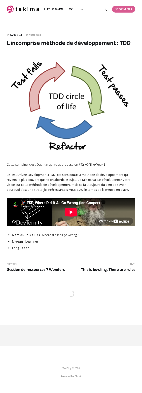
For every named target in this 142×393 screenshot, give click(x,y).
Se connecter (123, 9)
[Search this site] (105, 9)
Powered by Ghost (71, 376)
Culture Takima (53, 9)
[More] (81, 9)
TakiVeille (16, 35)
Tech (71, 9)
